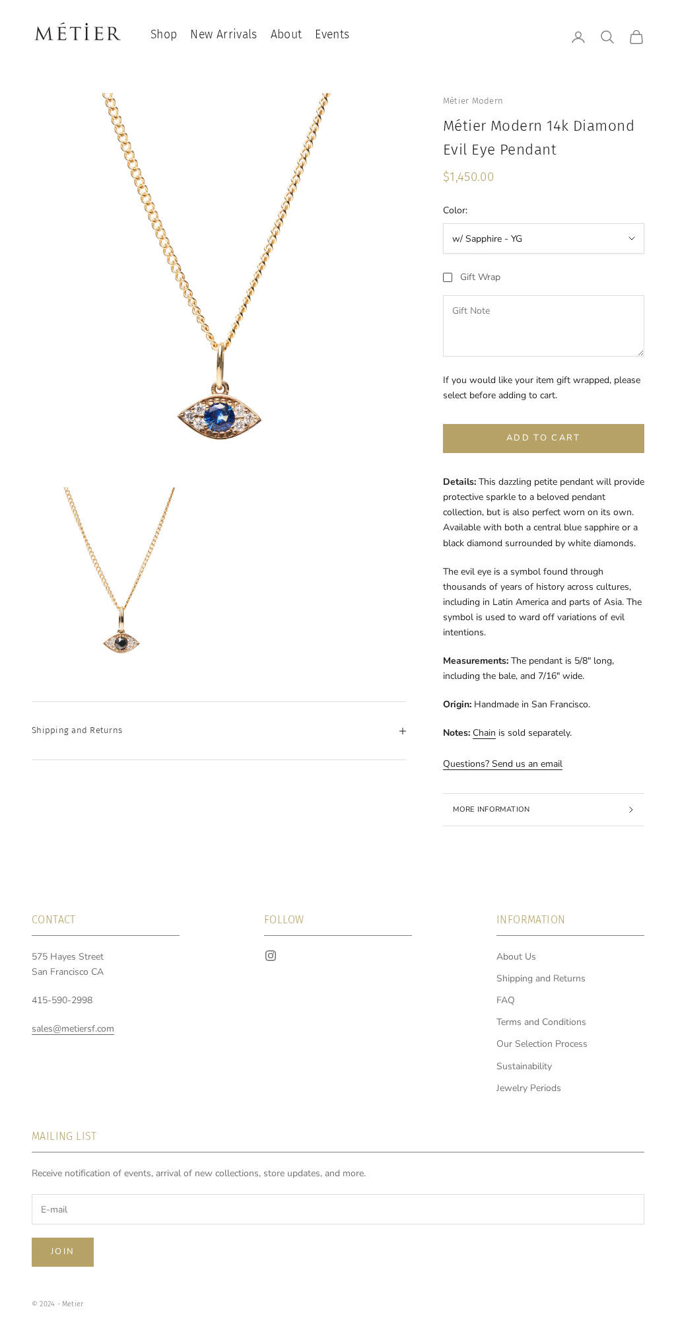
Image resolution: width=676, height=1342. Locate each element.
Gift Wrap (480, 277)
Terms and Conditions (541, 1022)
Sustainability (524, 1066)
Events (332, 35)
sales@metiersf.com (73, 1028)
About (286, 35)
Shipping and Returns (541, 978)
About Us (516, 956)
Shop (164, 35)
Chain (484, 732)
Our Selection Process (542, 1044)
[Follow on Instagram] (270, 955)
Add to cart (543, 438)
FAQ (505, 1000)
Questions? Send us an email (502, 764)
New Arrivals (223, 35)
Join (63, 1251)
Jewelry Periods (528, 1088)
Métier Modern (473, 101)
